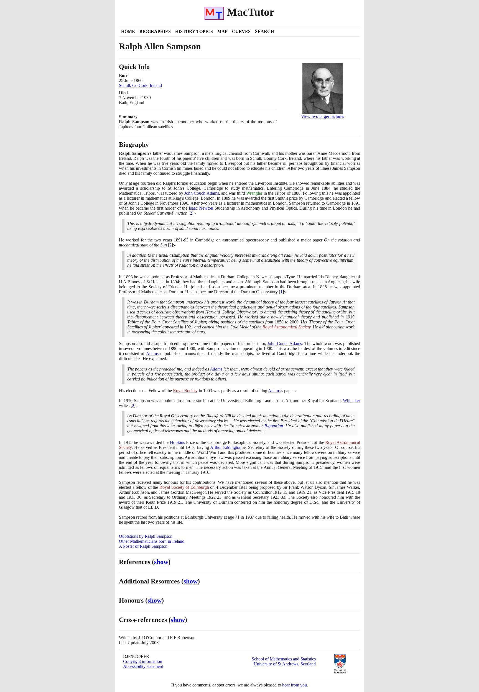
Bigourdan (273, 425)
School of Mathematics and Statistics (284, 659)
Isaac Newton (201, 208)
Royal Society (185, 390)
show (161, 561)
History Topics (194, 31)
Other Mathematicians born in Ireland (151, 541)
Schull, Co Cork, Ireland (140, 85)
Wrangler (254, 193)
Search (264, 31)
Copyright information (142, 661)
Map (222, 31)
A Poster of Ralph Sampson (143, 546)
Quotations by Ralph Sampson (145, 536)
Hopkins (177, 442)
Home (128, 31)
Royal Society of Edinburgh (184, 487)
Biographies (155, 31)
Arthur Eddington (225, 447)
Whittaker (351, 400)
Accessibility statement (143, 666)
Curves (241, 31)
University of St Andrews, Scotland (285, 664)
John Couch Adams (201, 193)
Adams (152, 353)
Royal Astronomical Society (286, 327)
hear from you (294, 685)
